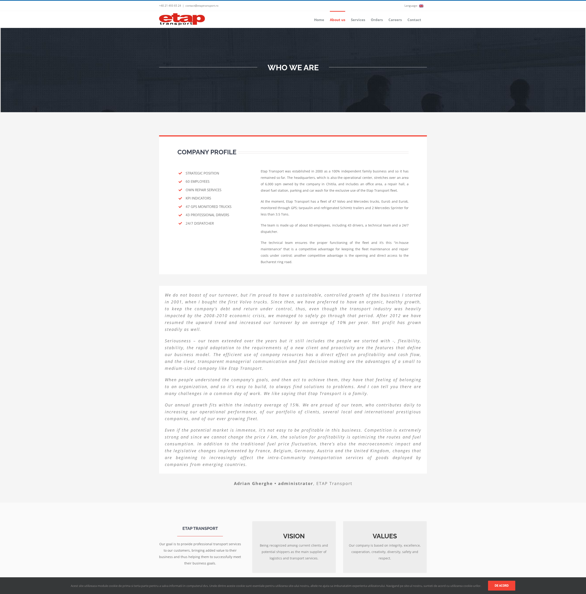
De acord (502, 585)
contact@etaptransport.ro (201, 6)
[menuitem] (414, 6)
